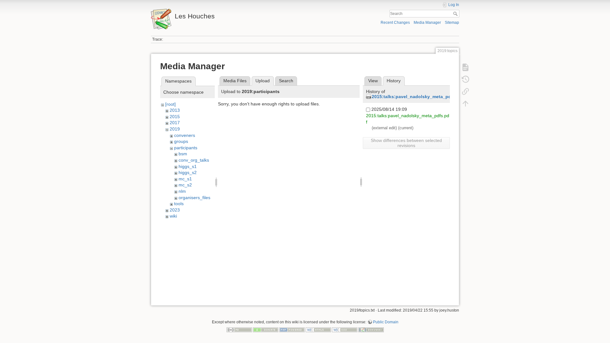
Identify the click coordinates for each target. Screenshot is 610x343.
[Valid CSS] (344, 329)
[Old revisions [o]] (465, 79)
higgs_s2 (188, 172)
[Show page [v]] (465, 67)
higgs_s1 (188, 166)
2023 (175, 209)
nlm (182, 191)
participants (185, 147)
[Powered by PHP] (292, 329)
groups (181, 141)
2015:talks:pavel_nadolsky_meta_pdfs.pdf (418, 96)
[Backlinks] (465, 91)
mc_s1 (185, 178)
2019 (175, 128)
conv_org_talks (194, 160)
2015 (175, 116)
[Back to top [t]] (465, 104)
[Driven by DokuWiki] (371, 329)
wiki (173, 216)
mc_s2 (185, 184)
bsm (183, 153)
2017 (175, 122)
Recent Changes (395, 22)
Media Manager (427, 22)
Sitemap (452, 22)
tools (179, 203)
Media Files (235, 80)
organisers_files (194, 197)
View (373, 80)
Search (456, 13)
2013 (175, 110)
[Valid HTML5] (318, 329)
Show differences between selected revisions (406, 143)
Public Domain (385, 322)
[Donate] (265, 329)
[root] (170, 104)
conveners (184, 135)
